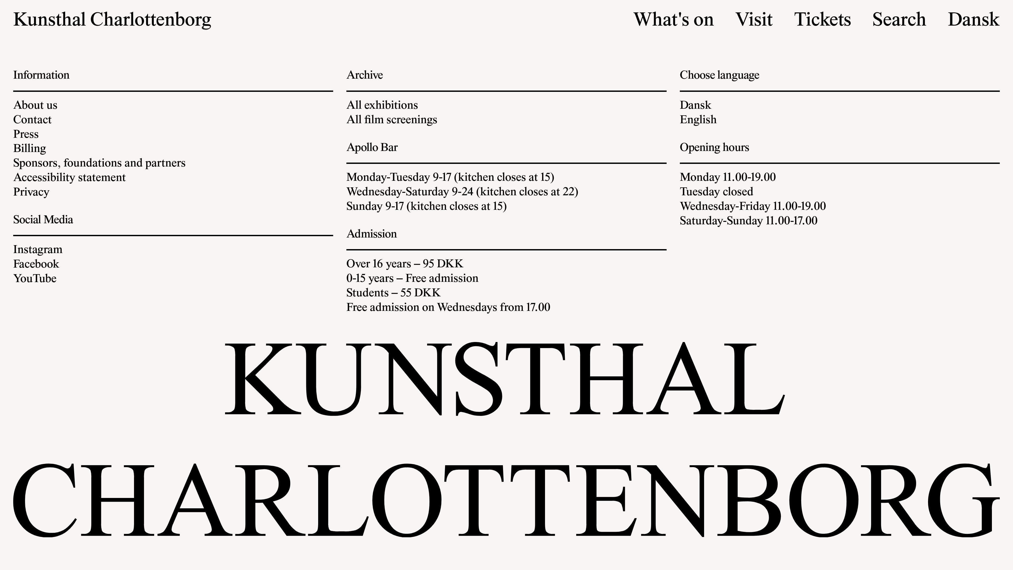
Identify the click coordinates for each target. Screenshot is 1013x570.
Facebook (36, 265)
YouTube (34, 279)
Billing (29, 149)
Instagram (38, 250)
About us (35, 106)
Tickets (822, 21)
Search (899, 21)
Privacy (31, 193)
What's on (673, 21)
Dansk (974, 21)
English (698, 121)
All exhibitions (382, 106)
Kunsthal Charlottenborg (112, 21)
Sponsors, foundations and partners (99, 164)
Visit (754, 21)
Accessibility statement (69, 178)
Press (26, 135)
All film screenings (391, 121)
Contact (32, 121)
